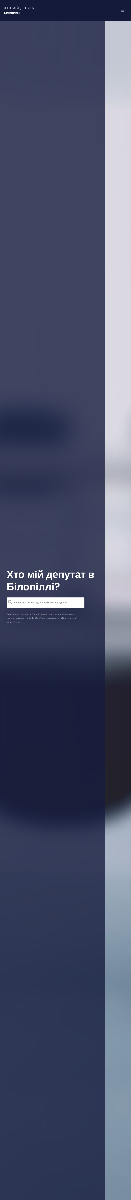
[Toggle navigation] (122, 10)
